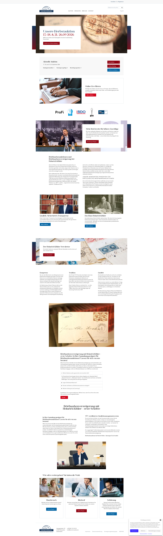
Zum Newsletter (48, 254)
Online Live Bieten (113, 70)
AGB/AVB (121, 531)
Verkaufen (77, 11)
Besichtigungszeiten (75, 67)
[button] (160, 520)
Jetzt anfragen (51, 509)
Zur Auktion (111, 62)
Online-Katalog (112, 66)
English (122, 10)
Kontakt (90, 11)
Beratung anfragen (92, 141)
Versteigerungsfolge (62, 67)
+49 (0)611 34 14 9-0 (72, 528)
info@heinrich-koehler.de (73, 530)
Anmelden (113, 1)
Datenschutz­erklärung (97, 531)
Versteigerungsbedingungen (110, 531)
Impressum (150, 533)
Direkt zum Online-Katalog (51, 43)
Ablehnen (143, 530)
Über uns (84, 11)
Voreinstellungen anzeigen (154, 530)
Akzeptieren (134, 530)
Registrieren (121, 1)
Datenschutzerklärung (143, 533)
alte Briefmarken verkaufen (99, 423)
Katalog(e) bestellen (48, 67)
